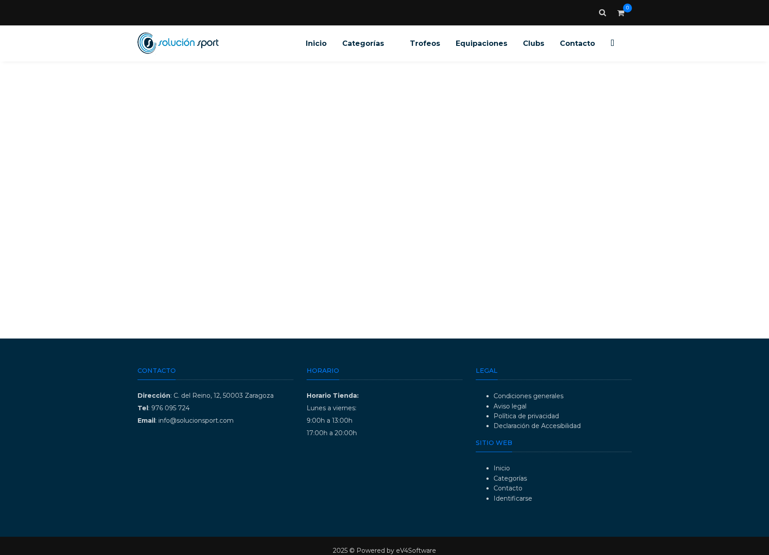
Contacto (508, 488)
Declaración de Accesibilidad (537, 426)
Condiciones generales (528, 396)
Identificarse (513, 498)
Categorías (510, 478)
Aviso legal (510, 406)
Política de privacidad (526, 416)
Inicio (502, 468)
